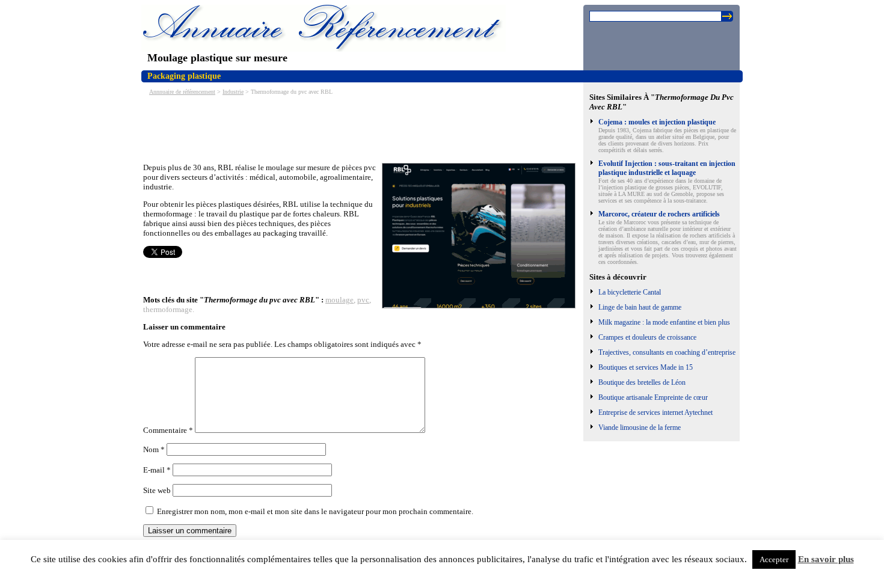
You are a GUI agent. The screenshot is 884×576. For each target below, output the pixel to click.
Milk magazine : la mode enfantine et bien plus (664, 322)
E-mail (157, 469)
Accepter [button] (774, 559)
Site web (157, 490)
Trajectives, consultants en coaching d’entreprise (666, 352)
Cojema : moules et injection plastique (657, 122)
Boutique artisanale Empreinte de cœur (653, 397)
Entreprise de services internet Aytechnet (655, 412)
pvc (363, 299)
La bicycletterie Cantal (629, 292)
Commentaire (168, 430)
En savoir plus (826, 559)
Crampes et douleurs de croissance (647, 337)
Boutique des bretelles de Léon (642, 382)
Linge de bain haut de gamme (639, 307)
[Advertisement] (362, 128)
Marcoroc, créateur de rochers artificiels (659, 214)
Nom (154, 449)
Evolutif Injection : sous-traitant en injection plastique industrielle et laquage (666, 168)
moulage (339, 299)
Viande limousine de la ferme (639, 427)
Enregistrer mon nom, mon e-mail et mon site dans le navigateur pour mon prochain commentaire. (315, 511)
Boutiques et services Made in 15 (645, 367)
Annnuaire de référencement (182, 91)
